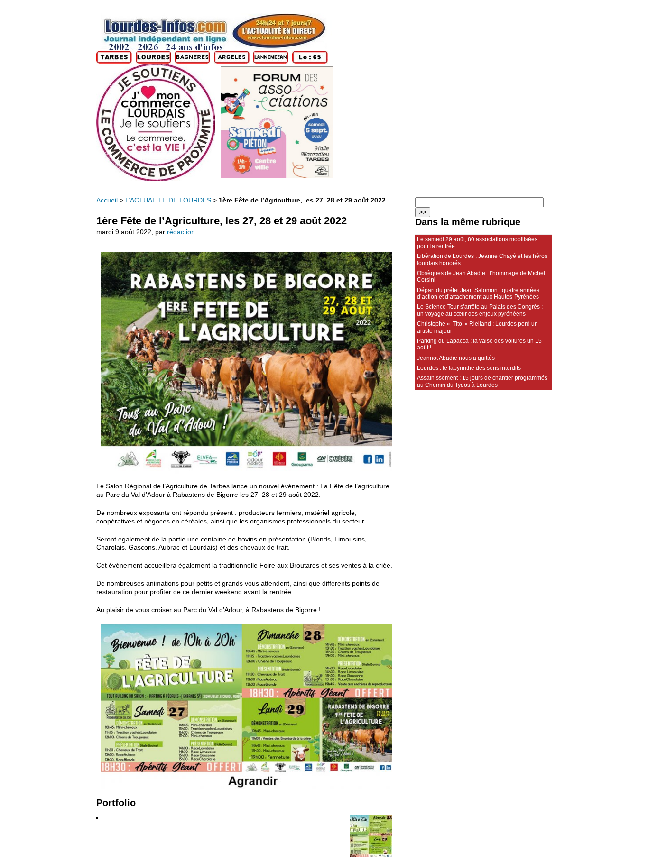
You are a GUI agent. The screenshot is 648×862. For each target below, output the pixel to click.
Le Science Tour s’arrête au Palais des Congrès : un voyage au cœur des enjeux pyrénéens (480, 310)
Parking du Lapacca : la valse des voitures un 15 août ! (479, 344)
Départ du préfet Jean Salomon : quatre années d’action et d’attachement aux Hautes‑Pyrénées (478, 293)
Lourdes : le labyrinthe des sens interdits (469, 368)
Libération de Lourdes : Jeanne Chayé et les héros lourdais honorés (482, 259)
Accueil (107, 200)
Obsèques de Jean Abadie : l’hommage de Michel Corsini (481, 276)
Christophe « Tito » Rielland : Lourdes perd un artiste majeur (477, 327)
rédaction (181, 232)
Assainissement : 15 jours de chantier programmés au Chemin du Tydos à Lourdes (482, 381)
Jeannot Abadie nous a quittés (456, 358)
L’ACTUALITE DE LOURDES (168, 200)
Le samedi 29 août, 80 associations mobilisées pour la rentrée (477, 242)
